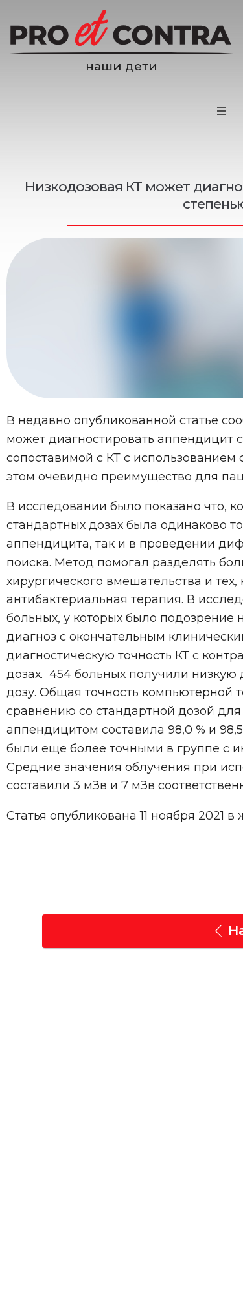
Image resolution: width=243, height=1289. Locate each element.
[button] (221, 111)
